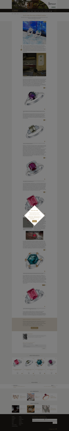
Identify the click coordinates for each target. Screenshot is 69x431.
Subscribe (34, 221)
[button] (34, 207)
